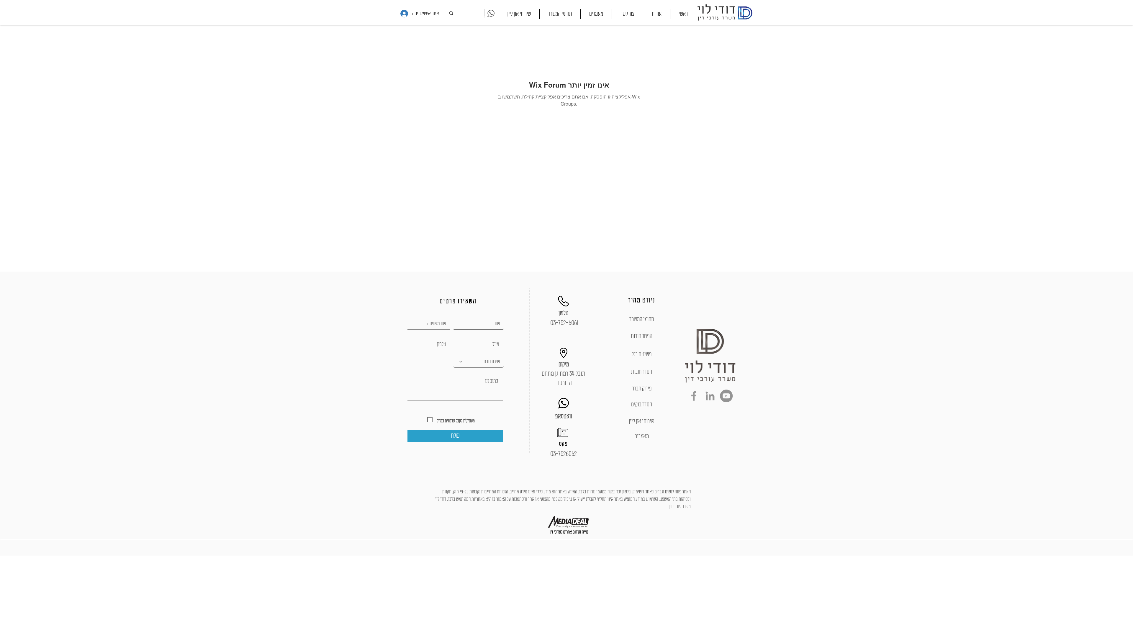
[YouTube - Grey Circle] (726, 396)
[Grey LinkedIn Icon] (710, 396)
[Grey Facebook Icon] (693, 396)
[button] (560, 14)
